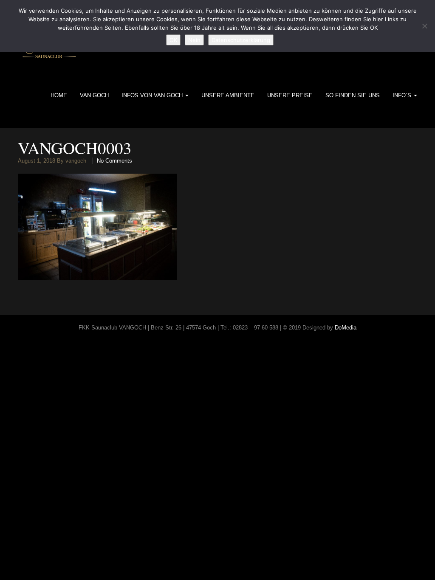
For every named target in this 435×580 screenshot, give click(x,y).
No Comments (114, 161)
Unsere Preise (290, 95)
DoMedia (345, 327)
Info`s (403, 95)
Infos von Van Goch (152, 95)
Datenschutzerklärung (241, 40)
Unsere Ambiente (227, 95)
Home (59, 95)
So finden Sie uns (352, 95)
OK (173, 40)
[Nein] (424, 26)
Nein (194, 40)
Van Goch (94, 95)
